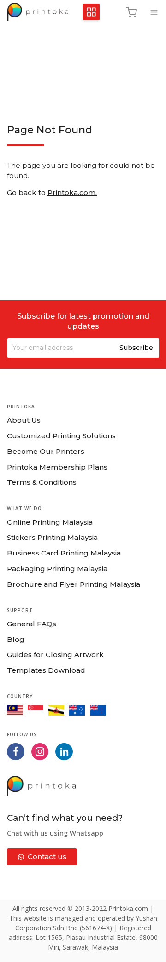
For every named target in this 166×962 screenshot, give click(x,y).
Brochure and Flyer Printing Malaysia (73, 584)
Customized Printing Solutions (61, 435)
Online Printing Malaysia (50, 522)
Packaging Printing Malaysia (57, 568)
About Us (24, 420)
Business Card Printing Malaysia (64, 553)
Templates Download (46, 670)
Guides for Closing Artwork (55, 654)
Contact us (47, 856)
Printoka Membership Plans (57, 467)
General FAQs (31, 623)
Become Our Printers (45, 451)
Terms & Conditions (42, 482)
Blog (15, 639)
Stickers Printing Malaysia (52, 537)
